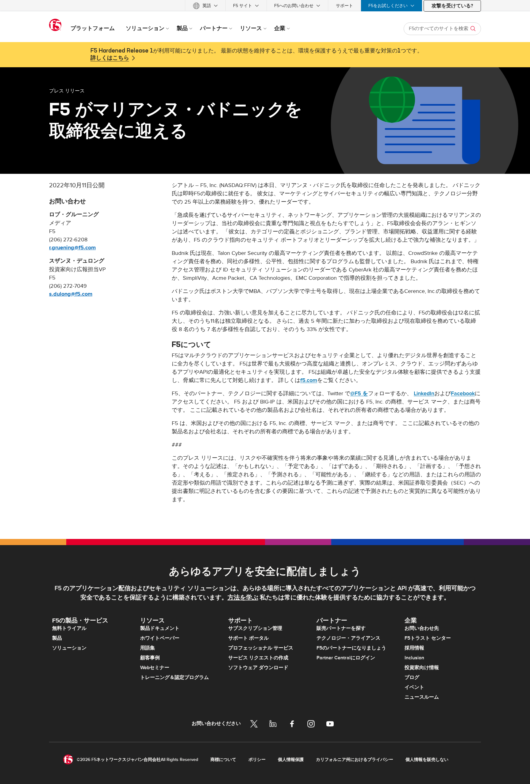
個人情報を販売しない (426, 759)
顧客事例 (150, 658)
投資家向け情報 (422, 668)
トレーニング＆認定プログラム (174, 677)
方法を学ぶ (243, 597)
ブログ (412, 677)
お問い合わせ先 (422, 628)
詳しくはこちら (109, 58)
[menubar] (265, 5)
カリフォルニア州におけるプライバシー (354, 759)
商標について (223, 759)
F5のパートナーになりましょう (351, 648)
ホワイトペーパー (159, 638)
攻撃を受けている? (452, 6)
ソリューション (69, 648)
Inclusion (414, 658)
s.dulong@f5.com (70, 294)
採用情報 (414, 648)
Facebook (463, 393)
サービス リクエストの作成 (258, 658)
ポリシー (257, 759)
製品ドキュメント (159, 628)
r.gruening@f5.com (72, 248)
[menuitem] (205, 5)
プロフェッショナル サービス (260, 648)
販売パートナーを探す (341, 628)
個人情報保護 (291, 759)
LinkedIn (424, 393)
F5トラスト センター (428, 638)
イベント (414, 687)
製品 (57, 638)
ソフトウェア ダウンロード (258, 668)
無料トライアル (69, 628)
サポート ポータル (248, 638)
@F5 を (359, 393)
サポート (344, 5)
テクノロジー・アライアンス (348, 638)
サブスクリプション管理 (255, 628)
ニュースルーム (422, 697)
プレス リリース (67, 91)
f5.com (308, 380)
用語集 (147, 648)
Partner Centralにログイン (346, 658)
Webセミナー (154, 668)
